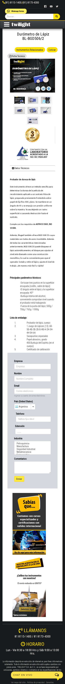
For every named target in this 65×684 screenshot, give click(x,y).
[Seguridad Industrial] (32, 449)
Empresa (18, 361)
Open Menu (7, 24)
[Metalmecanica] (32, 452)
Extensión (19, 426)
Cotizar (52, 49)
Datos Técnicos (21, 168)
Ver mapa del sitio (18, 682)
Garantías (50, 682)
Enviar (19, 479)
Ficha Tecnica (18, 56)
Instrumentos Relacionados (29, 49)
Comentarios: (20, 458)
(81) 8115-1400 (13, 2)
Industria (18, 438)
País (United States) (23, 401)
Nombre (18, 373)
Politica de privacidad (35, 682)
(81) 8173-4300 (30, 2)
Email (16, 385)
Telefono (20, 413)
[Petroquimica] (32, 443)
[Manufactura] (32, 446)
